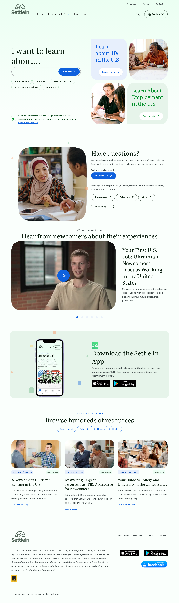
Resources (80, 14)
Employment (66, 429)
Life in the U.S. (57, 14)
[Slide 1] (77, 317)
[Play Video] (63, 276)
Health (115, 429)
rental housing (21, 81)
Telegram (124, 197)
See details (149, 116)
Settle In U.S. (102, 175)
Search (138, 14)
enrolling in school (63, 81)
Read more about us (28, 122)
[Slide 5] (96, 317)
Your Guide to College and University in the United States (142, 482)
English (156, 14)
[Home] (20, 8)
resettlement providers (26, 87)
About (146, 4)
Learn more (108, 72)
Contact (159, 4)
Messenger (101, 197)
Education (85, 429)
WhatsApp (101, 206)
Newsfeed (131, 4)
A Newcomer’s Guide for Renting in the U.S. (30, 482)
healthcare (50, 87)
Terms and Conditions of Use (27, 594)
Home (39, 14)
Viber (145, 197)
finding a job (41, 81)
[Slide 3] (87, 317)
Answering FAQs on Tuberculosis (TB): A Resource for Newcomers (89, 484)
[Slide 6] (101, 317)
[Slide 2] (82, 317)
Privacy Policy (52, 594)
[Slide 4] (92, 317)
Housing (101, 429)
